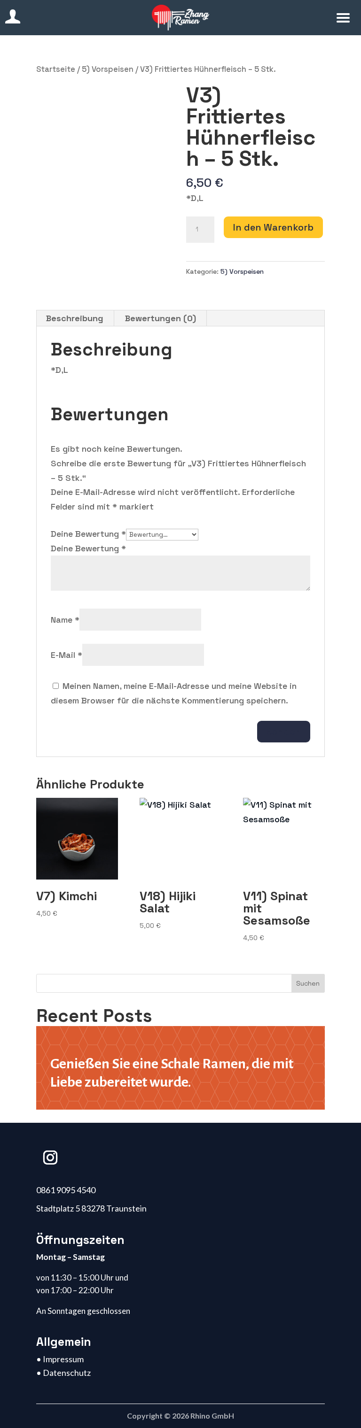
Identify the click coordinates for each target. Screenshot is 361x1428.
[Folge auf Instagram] (50, 1157)
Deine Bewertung (88, 533)
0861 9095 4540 (65, 1190)
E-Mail (66, 654)
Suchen (308, 983)
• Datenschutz (63, 1372)
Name (65, 619)
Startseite (55, 69)
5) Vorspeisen (107, 69)
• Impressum (60, 1359)
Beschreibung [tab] (74, 318)
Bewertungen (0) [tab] (160, 318)
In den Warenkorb (273, 227)
